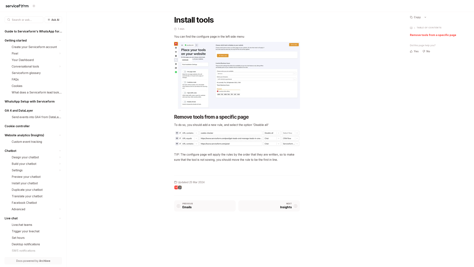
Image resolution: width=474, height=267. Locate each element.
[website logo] (17, 6)
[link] (33, 31)
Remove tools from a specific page (433, 35)
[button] (60, 40)
